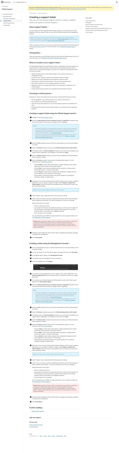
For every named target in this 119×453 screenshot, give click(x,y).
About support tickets (38, 27)
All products (5, 6)
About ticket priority (46, 162)
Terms (41, 436)
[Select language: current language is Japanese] (117, 2)
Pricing (53, 436)
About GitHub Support (56, 132)
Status (49, 436)
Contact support (34, 426)
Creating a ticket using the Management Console (48, 243)
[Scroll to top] (116, 450)
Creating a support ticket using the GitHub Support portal (52, 113)
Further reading (35, 408)
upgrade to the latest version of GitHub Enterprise (46, 9)
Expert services (59, 436)
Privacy (45, 436)
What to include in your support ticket (44, 63)
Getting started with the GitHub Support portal (54, 58)
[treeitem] (11, 14)
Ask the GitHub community (37, 424)
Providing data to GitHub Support (41, 217)
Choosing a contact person (40, 93)
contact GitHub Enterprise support (78, 9)
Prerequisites (34, 53)
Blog (65, 436)
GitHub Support (7, 9)
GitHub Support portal (63, 39)
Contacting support (42, 13)
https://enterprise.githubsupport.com (56, 40)
